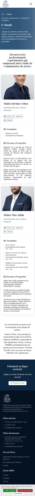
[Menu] (31, 4)
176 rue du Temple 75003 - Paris (16, 422)
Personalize (18, 493)
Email (8, 116)
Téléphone (19, 116)
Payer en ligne (18, 383)
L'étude (5, 475)
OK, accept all (10, 490)
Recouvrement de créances (12, 462)
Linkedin (9, 120)
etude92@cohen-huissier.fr (14, 446)
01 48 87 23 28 (10, 425)
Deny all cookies (26, 490)
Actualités (6, 478)
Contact (5, 481)
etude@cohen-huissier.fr (13, 428)
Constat (5, 465)
